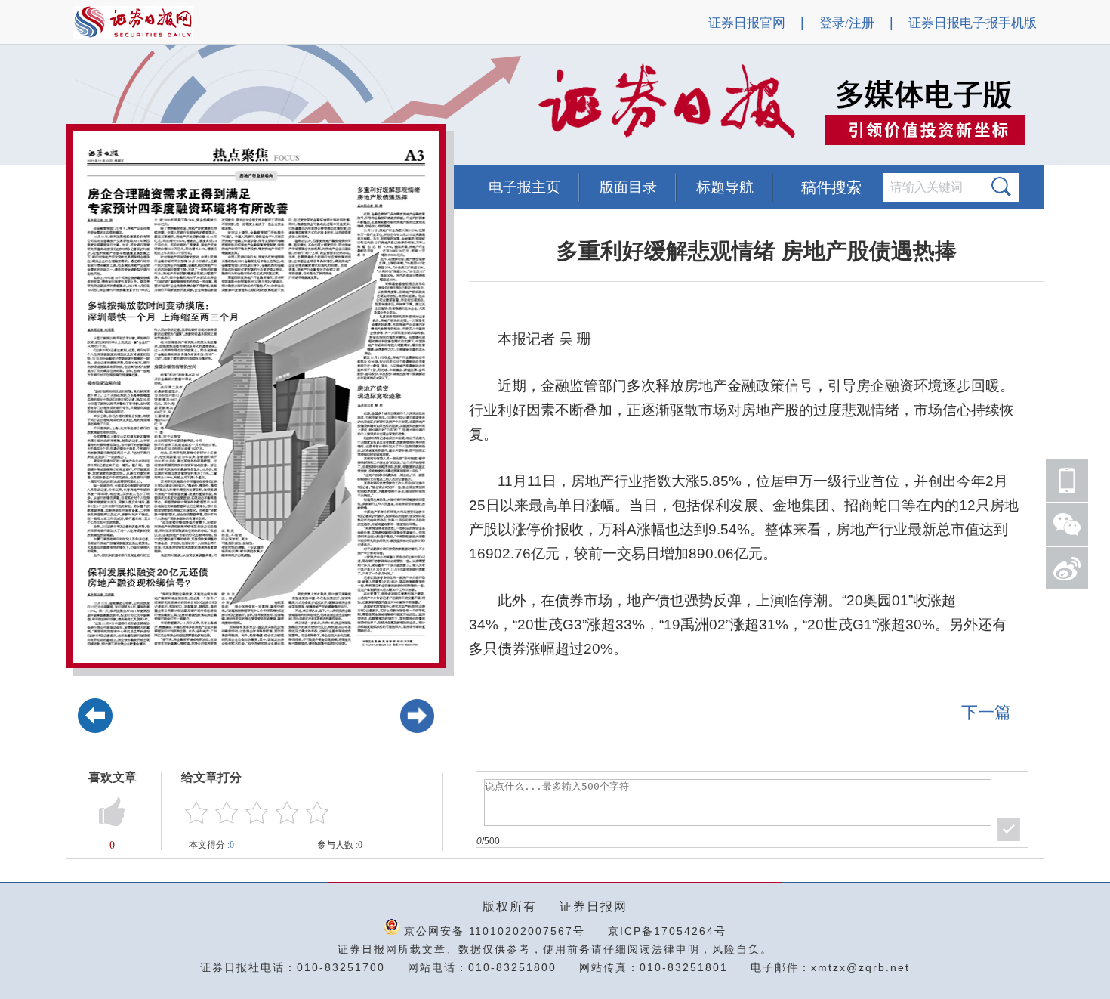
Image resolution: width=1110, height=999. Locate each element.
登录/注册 (846, 23)
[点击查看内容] (255, 106)
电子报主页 (524, 187)
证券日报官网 (746, 23)
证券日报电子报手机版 (972, 23)
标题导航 (725, 187)
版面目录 (628, 187)
